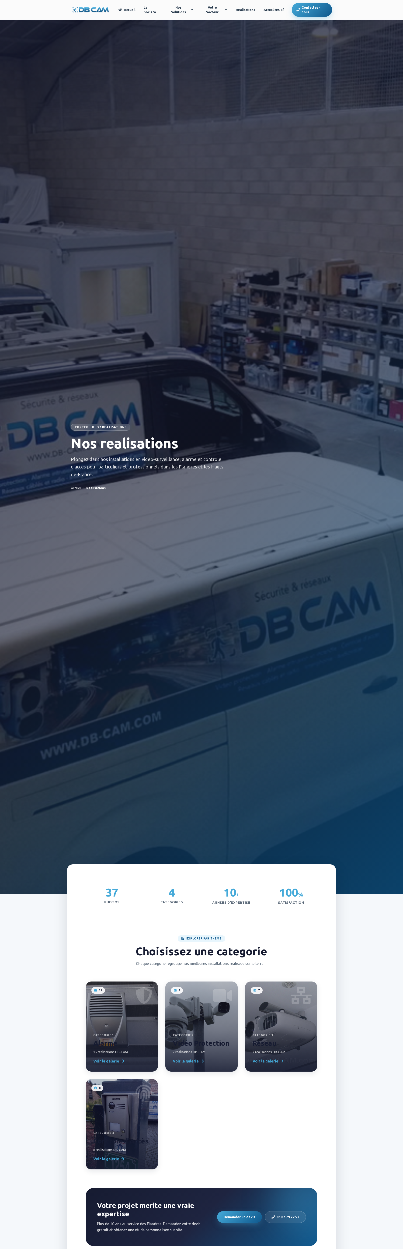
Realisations (245, 10)
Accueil (129, 10)
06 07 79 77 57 (288, 1217)
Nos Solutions (178, 10)
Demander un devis (239, 1217)
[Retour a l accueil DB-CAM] (91, 9)
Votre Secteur (212, 10)
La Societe (150, 10)
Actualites (272, 10)
